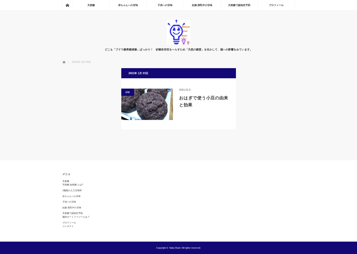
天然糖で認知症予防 (239, 5)
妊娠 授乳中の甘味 (202, 5)
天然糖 (91, 5)
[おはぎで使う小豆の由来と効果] (147, 104)
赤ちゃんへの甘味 (128, 5)
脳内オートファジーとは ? (75, 217)
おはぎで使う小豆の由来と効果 (203, 101)
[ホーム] (67, 5)
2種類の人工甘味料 (72, 190)
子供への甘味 (165, 5)
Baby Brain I (175, 248)
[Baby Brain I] (178, 43)
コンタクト (68, 226)
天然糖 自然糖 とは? (72, 184)
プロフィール (276, 5)
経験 (127, 92)
